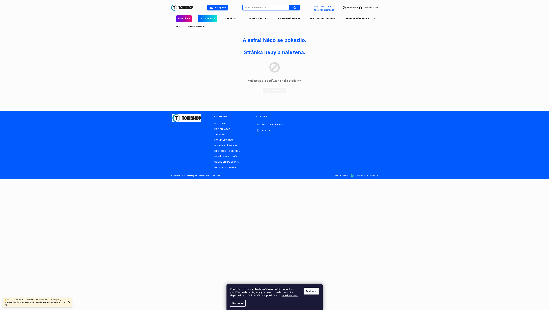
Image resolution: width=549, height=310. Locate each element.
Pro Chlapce (207, 18)
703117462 (267, 130)
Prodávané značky (288, 18)
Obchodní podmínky (226, 162)
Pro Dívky (184, 18)
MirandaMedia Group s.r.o (367, 176)
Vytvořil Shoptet (341, 176)
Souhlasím (311, 291)
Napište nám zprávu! (358, 18)
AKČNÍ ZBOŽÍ (232, 18)
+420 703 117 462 (323, 6)
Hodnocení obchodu (323, 18)
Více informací (290, 295)
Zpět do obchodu (274, 90)
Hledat (294, 7)
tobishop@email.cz (324, 10)
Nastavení (237, 303)
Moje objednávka (225, 167)
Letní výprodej (258, 18)
